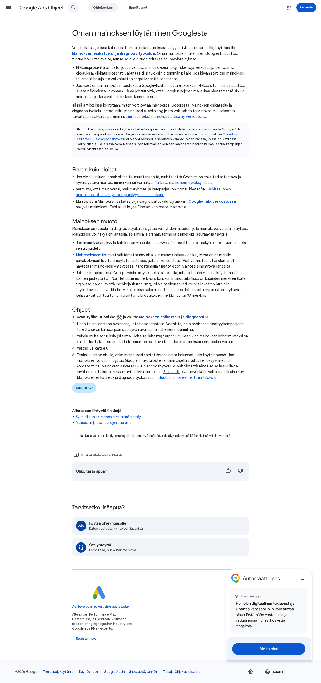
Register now (86, 638)
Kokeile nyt (84, 388)
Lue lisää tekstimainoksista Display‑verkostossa (166, 116)
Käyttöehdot (88, 672)
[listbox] (284, 671)
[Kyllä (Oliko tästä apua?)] (228, 471)
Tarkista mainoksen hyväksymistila (184, 182)
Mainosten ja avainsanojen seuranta (104, 423)
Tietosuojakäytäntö (58, 672)
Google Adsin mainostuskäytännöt (130, 672)
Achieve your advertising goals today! (101, 606)
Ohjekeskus (103, 7)
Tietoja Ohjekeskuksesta (181, 672)
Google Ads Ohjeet (42, 7)
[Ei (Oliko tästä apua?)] (240, 471)
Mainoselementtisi (91, 255)
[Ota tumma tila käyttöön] (250, 671)
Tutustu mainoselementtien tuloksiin (186, 377)
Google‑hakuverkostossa (212, 201)
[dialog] (269, 614)
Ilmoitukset (138, 7)
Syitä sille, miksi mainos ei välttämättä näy (108, 417)
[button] (8, 7)
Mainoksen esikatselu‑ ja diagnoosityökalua (113, 53)
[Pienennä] (302, 577)
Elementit (171, 372)
